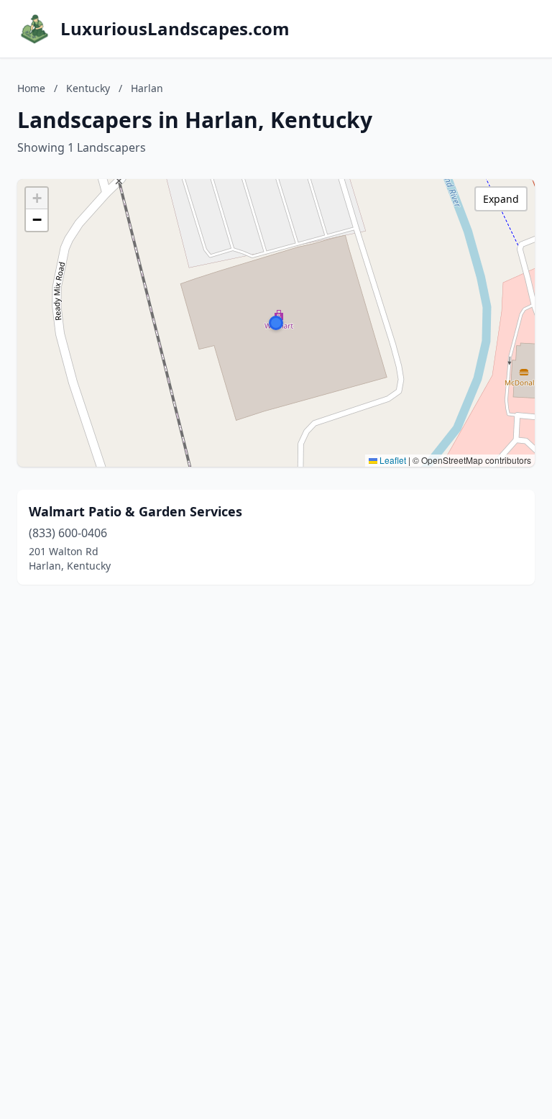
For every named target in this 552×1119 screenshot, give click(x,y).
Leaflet (391, 460)
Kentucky (88, 88)
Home (31, 88)
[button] (276, 323)
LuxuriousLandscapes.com (175, 28)
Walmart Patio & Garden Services (135, 511)
